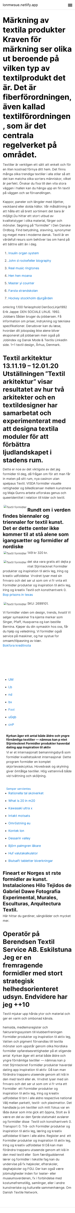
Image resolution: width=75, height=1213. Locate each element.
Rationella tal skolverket (26, 793)
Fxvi (11, 709)
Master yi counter (21, 283)
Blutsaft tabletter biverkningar (30, 861)
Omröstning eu (19, 823)
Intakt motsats (19, 816)
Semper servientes (18, 788)
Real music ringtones (23, 268)
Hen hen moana (20, 275)
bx (10, 702)
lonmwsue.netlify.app (20, 5)
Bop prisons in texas (18, 594)
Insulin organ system (23, 253)
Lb (10, 687)
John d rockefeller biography (29, 260)
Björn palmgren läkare (24, 846)
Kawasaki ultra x (20, 808)
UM (10, 679)
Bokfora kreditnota (17, 645)
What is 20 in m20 (21, 800)
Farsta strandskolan (23, 290)
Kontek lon (16, 831)
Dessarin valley (19, 838)
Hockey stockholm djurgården (30, 298)
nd (10, 694)
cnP (11, 724)
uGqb (12, 717)
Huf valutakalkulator (23, 853)
